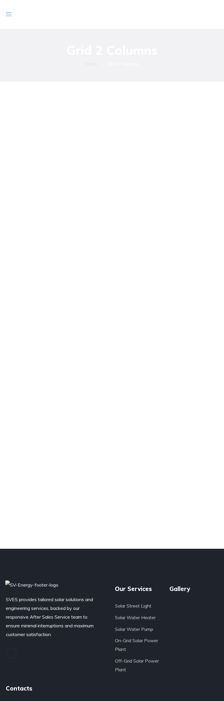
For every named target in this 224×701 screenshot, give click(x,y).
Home (91, 64)
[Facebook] (11, 653)
